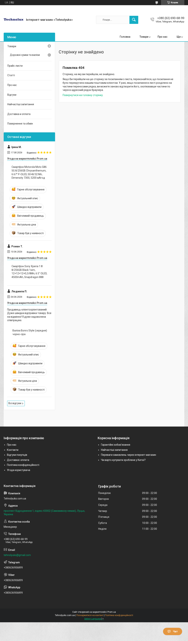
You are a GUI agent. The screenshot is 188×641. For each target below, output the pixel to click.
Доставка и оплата (18, 114)
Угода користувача (18, 470)
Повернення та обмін (20, 123)
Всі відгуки (14, 403)
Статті (11, 75)
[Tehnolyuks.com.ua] (13, 20)
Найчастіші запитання (20, 104)
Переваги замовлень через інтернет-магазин (128, 454)
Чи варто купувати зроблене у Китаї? (123, 459)
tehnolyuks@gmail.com (17, 555)
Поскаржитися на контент (89, 615)
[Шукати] (133, 20)
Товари (144, 36)
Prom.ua (111, 612)
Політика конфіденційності (23, 464)
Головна (125, 36)
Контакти (12, 449)
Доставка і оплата (18, 459)
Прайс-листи (15, 65)
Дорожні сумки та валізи (25, 54)
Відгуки (11, 94)
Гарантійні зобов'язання (115, 444)
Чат (175, 631)
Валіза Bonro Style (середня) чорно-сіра (29, 332)
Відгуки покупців (17, 454)
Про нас (162, 36)
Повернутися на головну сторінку (83, 95)
